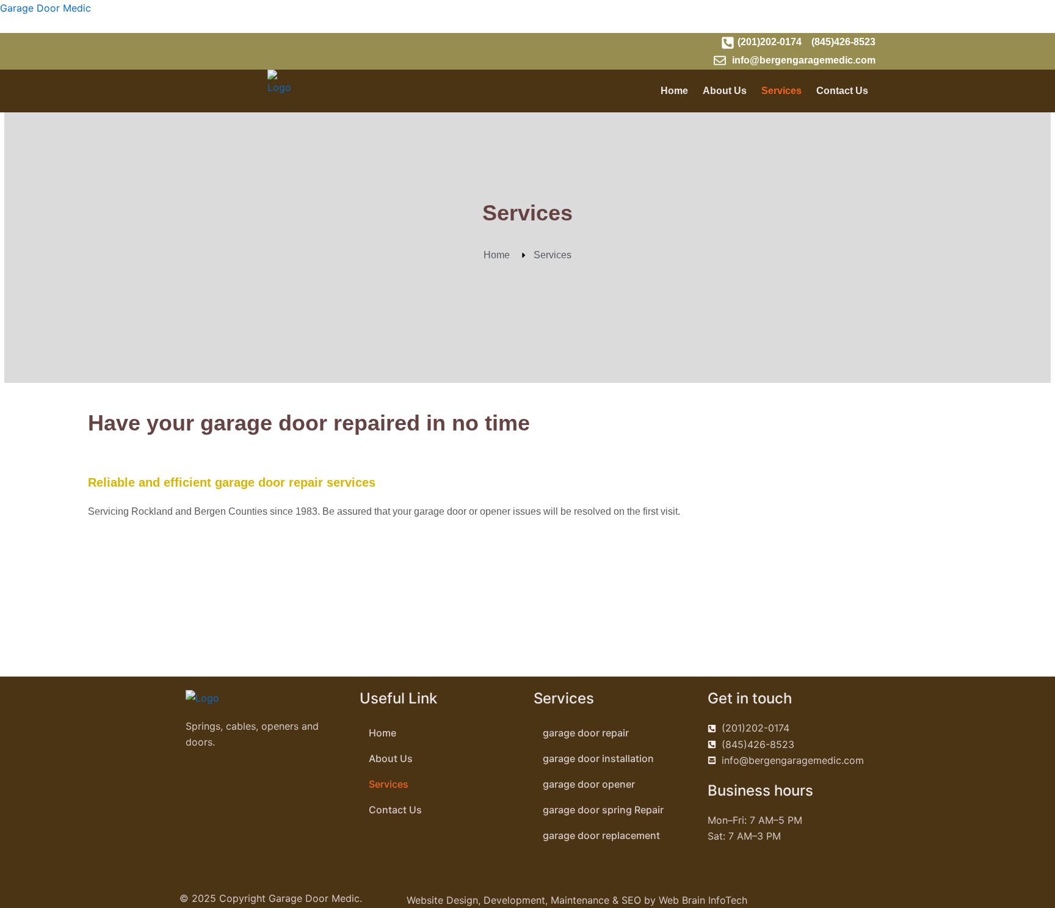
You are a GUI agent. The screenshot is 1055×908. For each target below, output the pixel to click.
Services (781, 90)
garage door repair (586, 733)
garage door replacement (601, 835)
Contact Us (842, 90)
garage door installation (598, 758)
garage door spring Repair (603, 810)
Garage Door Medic (45, 8)
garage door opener (589, 784)
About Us (725, 90)
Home (674, 90)
